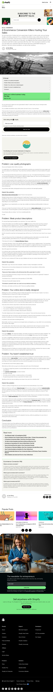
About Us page (21, 388)
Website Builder (22, 667)
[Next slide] (30, 530)
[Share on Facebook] (44, 497)
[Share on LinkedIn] (50, 497)
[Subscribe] (39, 19)
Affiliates (4, 648)
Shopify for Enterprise (7, 671)
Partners (4, 644)
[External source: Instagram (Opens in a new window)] (12, 689)
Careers (4, 633)
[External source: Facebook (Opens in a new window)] (3, 689)
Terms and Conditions (30, 591)
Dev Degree (38, 637)
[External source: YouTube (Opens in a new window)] (9, 689)
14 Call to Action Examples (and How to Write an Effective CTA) (20, 441)
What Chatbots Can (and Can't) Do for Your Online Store (19, 454)
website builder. (46, 388)
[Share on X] (47, 497)
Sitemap (37, 681)
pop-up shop (14, 358)
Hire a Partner (22, 637)
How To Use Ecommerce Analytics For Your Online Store (19, 449)
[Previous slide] (22, 530)
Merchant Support (23, 629)
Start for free (45, 2)
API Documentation (40, 633)
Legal (3, 651)
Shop (3, 664)
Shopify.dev (38, 629)
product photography (42, 183)
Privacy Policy (40, 591)
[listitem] (26, 519)
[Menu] (50, 2)
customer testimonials (10, 371)
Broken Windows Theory (22, 241)
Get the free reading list (11, 157)
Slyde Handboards (13, 396)
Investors (4, 637)
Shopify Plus (5, 667)
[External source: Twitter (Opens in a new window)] (6, 689)
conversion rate (36, 400)
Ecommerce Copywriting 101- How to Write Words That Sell (19, 443)
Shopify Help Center (24, 633)
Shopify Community (23, 644)
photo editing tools (36, 208)
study (26, 223)
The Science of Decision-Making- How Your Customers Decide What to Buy (24, 447)
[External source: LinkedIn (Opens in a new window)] (18, 689)
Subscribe (26, 587)
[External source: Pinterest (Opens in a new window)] (22, 689)
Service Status (5, 655)
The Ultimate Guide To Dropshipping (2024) (15, 435)
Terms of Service (20, 681)
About (3, 629)
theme (9, 333)
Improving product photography (10, 194)
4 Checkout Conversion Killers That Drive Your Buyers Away (20, 439)
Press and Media (6, 640)
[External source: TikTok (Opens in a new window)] (15, 689)
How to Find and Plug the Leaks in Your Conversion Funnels (19, 445)
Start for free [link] (26, 129)
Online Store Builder (23, 664)
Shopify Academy (23, 640)
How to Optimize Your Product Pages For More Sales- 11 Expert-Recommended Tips (25, 437)
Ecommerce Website (24, 671)
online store (46, 111)
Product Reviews (28, 401)
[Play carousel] (26, 530)
